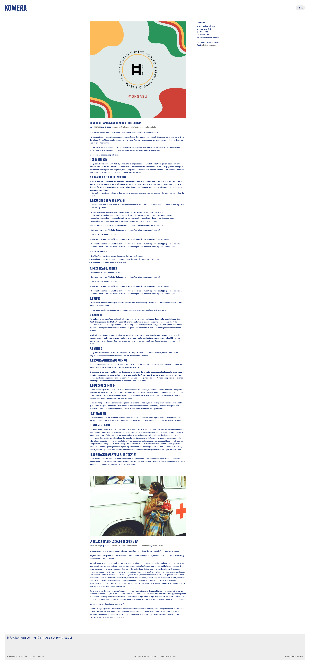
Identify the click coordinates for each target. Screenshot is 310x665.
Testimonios (139, 127)
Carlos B (115, 546)
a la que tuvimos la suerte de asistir (167, 556)
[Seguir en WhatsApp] (300, 639)
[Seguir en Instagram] (274, 639)
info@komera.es (18, 637)
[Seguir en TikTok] (293, 639)
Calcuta (108, 563)
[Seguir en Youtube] (287, 639)
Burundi (93, 563)
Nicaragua (101, 563)
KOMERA (96, 127)
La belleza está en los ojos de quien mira (114, 542)
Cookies (33, 656)
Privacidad (23, 656)
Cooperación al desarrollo (123, 127)
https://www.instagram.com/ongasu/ (105, 170)
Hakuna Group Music (100, 140)
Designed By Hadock (294, 656)
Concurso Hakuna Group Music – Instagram (115, 123)
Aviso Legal (12, 656)
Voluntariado (150, 127)
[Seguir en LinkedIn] (280, 639)
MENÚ (300, 8)
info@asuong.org (209, 45)
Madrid (116, 563)
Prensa (41, 656)
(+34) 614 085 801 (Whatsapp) (52, 637)
